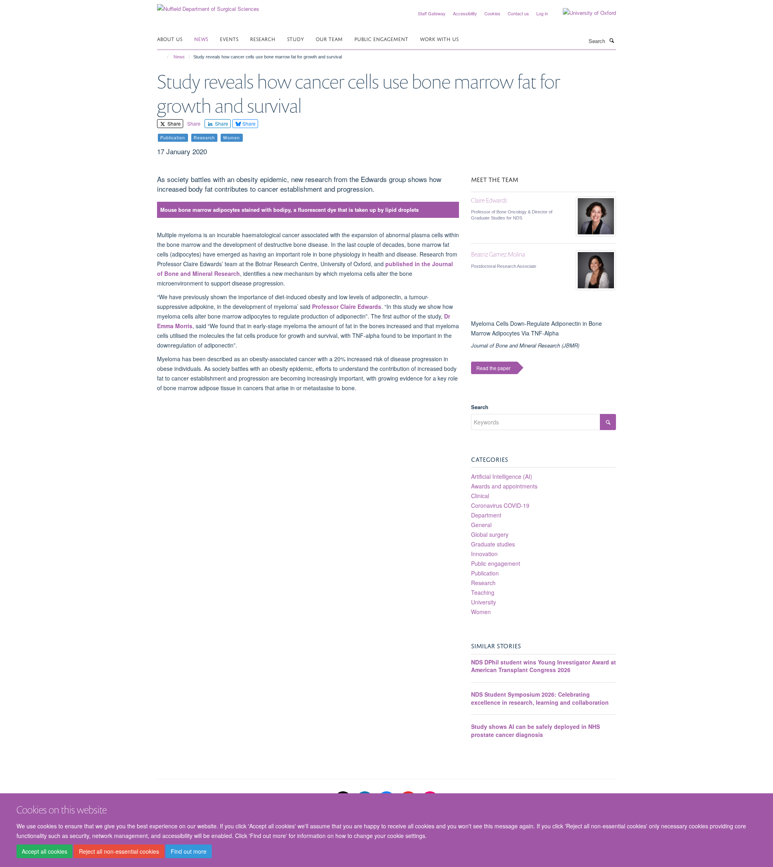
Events (229, 38)
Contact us (518, 13)
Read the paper (493, 367)
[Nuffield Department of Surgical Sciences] (208, 6)
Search (479, 407)
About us (169, 38)
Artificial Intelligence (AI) (501, 476)
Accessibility (465, 13)
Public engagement (495, 563)
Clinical (480, 496)
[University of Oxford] (583, 13)
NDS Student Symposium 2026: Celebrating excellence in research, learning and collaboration (540, 698)
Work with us (439, 38)
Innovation (484, 554)
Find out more (189, 851)
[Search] (611, 40)
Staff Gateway (432, 13)
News (201, 38)
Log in (542, 13)
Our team (329, 38)
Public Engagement (381, 38)
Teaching (482, 592)
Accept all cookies (44, 851)
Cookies (492, 13)
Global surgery (489, 534)
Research (262, 38)
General (481, 525)
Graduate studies (493, 544)
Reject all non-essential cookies (119, 851)
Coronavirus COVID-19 (500, 505)
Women (481, 612)
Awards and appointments (504, 486)
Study (295, 38)
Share (173, 123)
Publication (485, 573)
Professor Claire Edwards (346, 306)
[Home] (164, 56)
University (483, 602)
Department (486, 515)
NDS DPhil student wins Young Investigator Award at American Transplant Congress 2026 (543, 666)
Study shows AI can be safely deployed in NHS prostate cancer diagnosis (535, 730)
